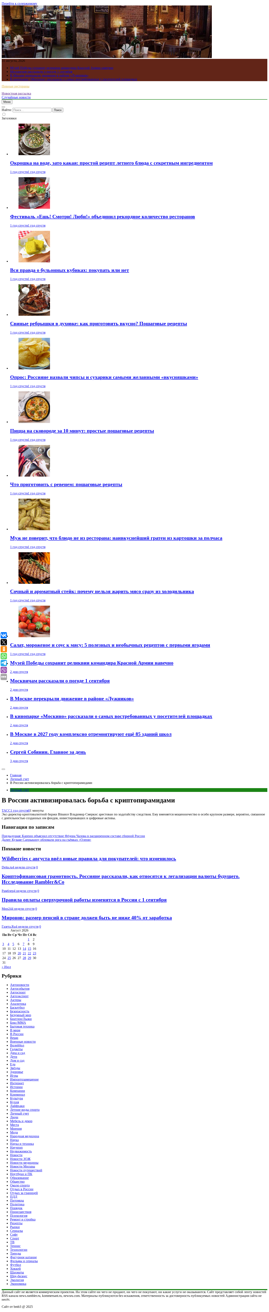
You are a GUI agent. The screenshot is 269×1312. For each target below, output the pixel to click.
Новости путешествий (26, 1170)
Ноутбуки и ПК (21, 1174)
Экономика (18, 1284)
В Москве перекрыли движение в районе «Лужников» (49, 75)
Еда (12, 1064)
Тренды (15, 1253)
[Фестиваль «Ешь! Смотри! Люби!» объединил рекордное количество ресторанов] (34, 207)
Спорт (14, 1238)
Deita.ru (7, 867)
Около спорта (20, 1185)
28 (24, 958)
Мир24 (7, 908)
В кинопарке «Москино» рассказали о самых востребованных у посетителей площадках (73, 79)
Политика (17, 1204)
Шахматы (17, 1272)
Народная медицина (24, 1136)
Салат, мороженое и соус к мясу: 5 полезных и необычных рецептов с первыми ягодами (110, 645)
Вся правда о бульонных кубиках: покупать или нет (69, 270)
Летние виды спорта (25, 1109)
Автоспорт (18, 992)
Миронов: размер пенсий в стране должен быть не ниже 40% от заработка (87, 917)
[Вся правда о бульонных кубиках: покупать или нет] (34, 261)
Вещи (14, 1038)
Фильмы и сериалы (24, 1261)
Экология (17, 1280)
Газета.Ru (9, 926)
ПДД (13, 1196)
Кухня (14, 1102)
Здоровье (16, 1072)
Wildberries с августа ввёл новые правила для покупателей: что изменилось (89, 858)
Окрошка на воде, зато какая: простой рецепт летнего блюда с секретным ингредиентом (111, 163)
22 (29, 953)
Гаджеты (16, 1049)
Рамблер (8, 891)
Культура (16, 1098)
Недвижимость (21, 1151)
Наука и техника (22, 1144)
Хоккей (15, 1268)
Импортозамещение (24, 1079)
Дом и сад (17, 1060)
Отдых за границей (24, 1193)
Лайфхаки (17, 1106)
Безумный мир (20, 1015)
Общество (17, 1181)
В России (17, 1034)
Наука (14, 1140)
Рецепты (16, 1223)
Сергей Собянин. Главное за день (48, 752)
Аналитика (18, 1003)
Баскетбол (17, 1007)
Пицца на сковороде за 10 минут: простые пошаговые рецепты (82, 430)
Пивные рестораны (15, 86)
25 (9, 958)
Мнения (16, 1128)
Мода (14, 1132)
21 (24, 953)
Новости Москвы (22, 1166)
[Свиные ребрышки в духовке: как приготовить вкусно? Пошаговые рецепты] (34, 314)
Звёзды (15, 1068)
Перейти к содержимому (19, 3)
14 (24, 948)
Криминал (17, 1094)
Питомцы (17, 1200)
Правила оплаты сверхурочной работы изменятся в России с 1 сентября (84, 899)
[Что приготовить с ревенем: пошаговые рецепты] (34, 475)
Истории (16, 1087)
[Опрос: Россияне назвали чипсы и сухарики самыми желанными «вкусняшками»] (34, 368)
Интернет (17, 1083)
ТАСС (6, 810)
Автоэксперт (19, 996)
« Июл (6, 967)
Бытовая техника (22, 1026)
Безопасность (19, 1011)
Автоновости (19, 985)
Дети (13, 1056)
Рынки (15, 1227)
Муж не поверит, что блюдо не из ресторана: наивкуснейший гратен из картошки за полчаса (116, 538)
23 (34, 953)
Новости (16, 1155)
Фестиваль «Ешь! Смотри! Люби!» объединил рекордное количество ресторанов (102, 216)
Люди (14, 1117)
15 (29, 948)
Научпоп (16, 1147)
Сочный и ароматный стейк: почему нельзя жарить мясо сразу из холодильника (102, 591)
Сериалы (16, 1231)
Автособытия (19, 988)
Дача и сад (17, 1053)
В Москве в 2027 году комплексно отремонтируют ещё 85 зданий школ (90, 734)
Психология (18, 1215)
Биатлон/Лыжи (21, 1019)
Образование (19, 1178)
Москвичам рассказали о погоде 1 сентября (41, 71)
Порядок (16, 1208)
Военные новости (23, 1041)
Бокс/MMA (18, 1022)
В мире (15, 1030)
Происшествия (20, 1212)
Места (14, 1125)
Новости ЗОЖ (20, 1159)
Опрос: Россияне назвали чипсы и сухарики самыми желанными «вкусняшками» (104, 377)
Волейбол (17, 1045)
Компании (17, 1091)
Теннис (15, 1246)
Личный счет (19, 790)
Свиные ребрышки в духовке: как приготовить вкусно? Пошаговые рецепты (98, 323)
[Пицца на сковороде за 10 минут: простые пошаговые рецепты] (34, 422)
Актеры (15, 1000)
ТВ (12, 1242)
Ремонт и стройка (23, 1219)
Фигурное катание (23, 1257)
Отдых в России (21, 1189)
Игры (14, 1075)
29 (29, 958)
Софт (14, 1234)
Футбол (15, 1265)
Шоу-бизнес (18, 1276)
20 (19, 953)
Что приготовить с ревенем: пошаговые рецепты (66, 484)
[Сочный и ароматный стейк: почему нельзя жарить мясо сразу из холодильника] (34, 582)
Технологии (18, 1249)
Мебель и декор (21, 1121)
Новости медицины (24, 1162)
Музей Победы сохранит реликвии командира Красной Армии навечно (61, 68)
